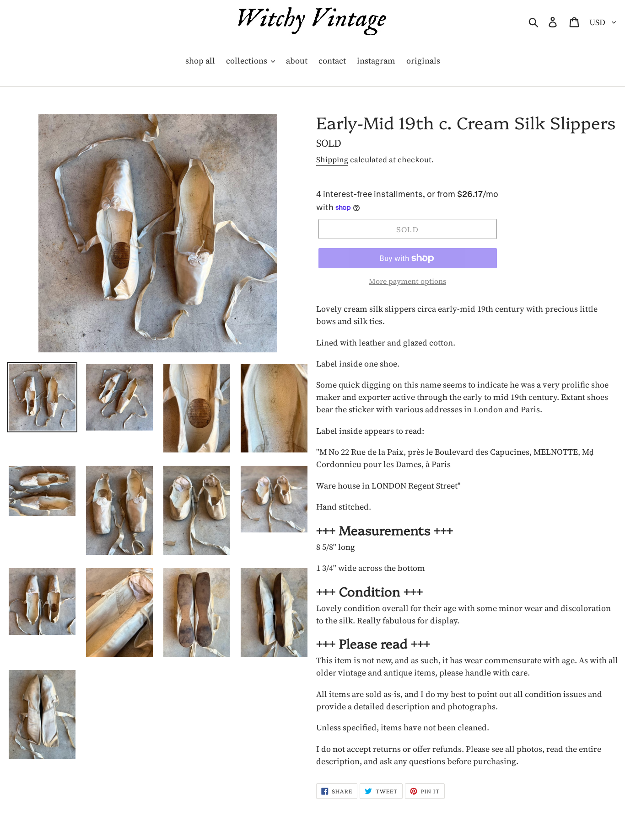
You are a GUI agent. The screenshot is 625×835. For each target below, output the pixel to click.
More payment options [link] (407, 281)
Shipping (332, 159)
